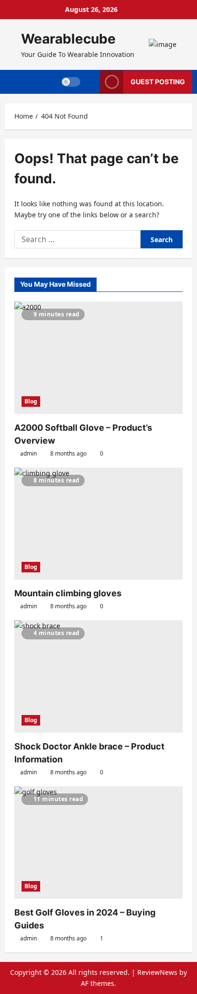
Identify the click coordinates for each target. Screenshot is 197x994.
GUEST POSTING (158, 82)
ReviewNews (157, 972)
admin (28, 453)
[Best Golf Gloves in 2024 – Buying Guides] (98, 842)
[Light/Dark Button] (70, 82)
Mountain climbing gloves (67, 593)
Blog (30, 401)
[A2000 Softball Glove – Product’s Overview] (98, 358)
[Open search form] (90, 82)
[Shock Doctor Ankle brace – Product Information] (98, 676)
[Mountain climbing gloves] (98, 524)
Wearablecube (68, 39)
